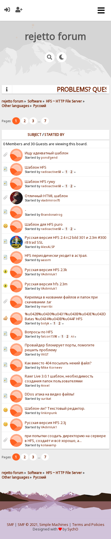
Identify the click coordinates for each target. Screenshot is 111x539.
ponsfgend (49, 158)
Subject (35, 134)
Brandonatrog (51, 215)
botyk (45, 323)
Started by (54, 134)
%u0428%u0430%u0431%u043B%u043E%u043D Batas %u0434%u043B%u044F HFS (65, 316)
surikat (46, 399)
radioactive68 (51, 172)
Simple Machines (53, 524)
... (39, 121)
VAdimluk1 (49, 274)
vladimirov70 (50, 200)
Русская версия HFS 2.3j (45, 422)
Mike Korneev (51, 368)
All (72, 336)
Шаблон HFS (35, 167)
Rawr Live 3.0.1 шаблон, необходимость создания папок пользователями (59, 378)
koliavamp (48, 445)
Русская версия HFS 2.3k (46, 269)
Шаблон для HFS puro (44, 224)
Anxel (45, 385)
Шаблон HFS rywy (40, 181)
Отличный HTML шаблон (46, 195)
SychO (72, 529)
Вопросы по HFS (39, 332)
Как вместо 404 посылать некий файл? (58, 363)
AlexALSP (48, 247)
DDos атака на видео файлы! (49, 394)
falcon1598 (49, 336)
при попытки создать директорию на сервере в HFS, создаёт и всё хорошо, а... (65, 438)
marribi (46, 306)
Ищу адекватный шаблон (46, 153)
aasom (46, 260)
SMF (10, 524)
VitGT (44, 354)
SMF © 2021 (28, 524)
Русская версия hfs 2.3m (46, 284)
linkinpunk (49, 413)
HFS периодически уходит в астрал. (56, 255)
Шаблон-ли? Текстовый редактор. (55, 408)
